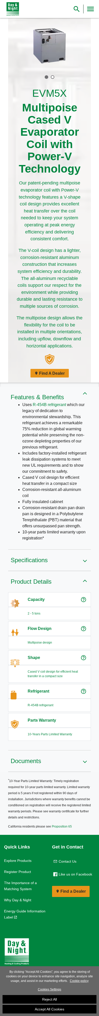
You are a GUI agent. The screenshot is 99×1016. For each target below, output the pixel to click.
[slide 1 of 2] (46, 77)
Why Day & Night (17, 900)
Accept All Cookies (49, 1009)
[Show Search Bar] (77, 9)
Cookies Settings (49, 989)
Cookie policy (79, 981)
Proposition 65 (62, 826)
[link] (11, 9)
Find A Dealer (52, 373)
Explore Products (17, 861)
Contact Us (67, 861)
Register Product (17, 872)
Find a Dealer (73, 891)
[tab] (46, 76)
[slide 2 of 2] (52, 77)
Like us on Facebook (75, 874)
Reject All (49, 999)
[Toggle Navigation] (90, 9)
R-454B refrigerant (49, 405)
